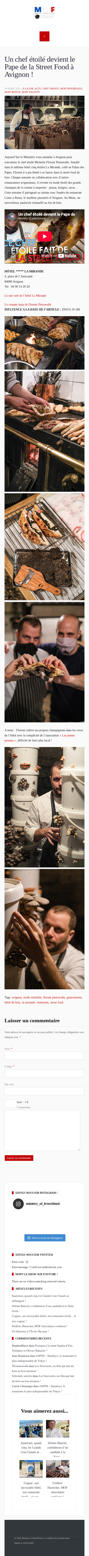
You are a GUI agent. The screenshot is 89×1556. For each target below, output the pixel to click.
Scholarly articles (22, 1376)
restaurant (43, 1002)
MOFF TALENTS (31, 92)
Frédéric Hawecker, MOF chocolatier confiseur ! (39, 1326)
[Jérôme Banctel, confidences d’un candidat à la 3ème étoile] (57, 1436)
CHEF (45, 88)
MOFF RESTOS (13, 92)
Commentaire (24, 1107)
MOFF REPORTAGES (71, 88)
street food (56, 1002)
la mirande (28, 1002)
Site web (9, 1084)
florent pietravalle (54, 997)
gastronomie (74, 997)
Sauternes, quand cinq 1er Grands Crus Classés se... (31, 1447)
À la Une (28, 88)
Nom (8, 1048)
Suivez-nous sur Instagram (47, 1237)
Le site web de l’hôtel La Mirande (25, 295)
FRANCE (54, 88)
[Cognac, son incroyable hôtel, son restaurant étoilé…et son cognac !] (31, 1476)
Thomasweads (20, 1366)
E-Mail (9, 1066)
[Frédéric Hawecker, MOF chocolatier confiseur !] (57, 1476)
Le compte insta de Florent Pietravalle (28, 304)
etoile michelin (32, 997)
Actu (38, 88)
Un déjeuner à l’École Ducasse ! (30, 1331)
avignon (17, 997)
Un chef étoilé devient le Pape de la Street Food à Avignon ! (40, 67)
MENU (44, 36)
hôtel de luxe (12, 1002)
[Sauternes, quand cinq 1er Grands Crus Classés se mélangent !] (31, 1436)
